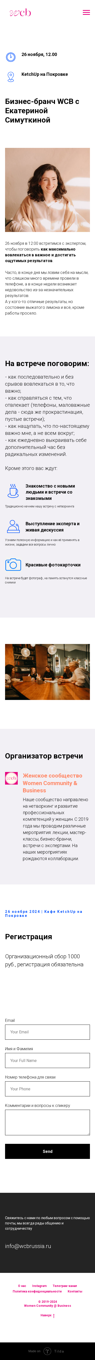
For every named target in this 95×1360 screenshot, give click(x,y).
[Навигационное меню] (86, 12)
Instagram (39, 1286)
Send (47, 1151)
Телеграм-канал (65, 1286)
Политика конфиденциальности (37, 1291)
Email (10, 1020)
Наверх (46, 1315)
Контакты (75, 1291)
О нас (22, 1286)
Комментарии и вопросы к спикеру (37, 1105)
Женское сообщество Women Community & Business (52, 783)
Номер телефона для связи (30, 1077)
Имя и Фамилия (19, 1048)
